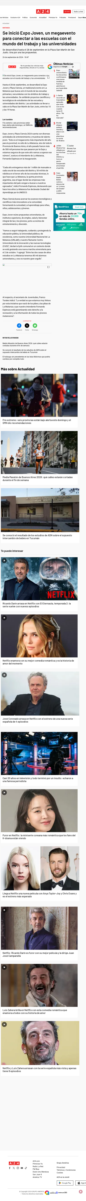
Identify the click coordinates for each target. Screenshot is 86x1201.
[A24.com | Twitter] (14, 1168)
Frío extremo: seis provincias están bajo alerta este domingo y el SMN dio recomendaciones (18, 125)
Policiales (62, 17)
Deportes (81, 17)
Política (25, 17)
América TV (37, 1177)
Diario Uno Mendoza (41, 1172)
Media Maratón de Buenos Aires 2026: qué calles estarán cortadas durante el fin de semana (25, 344)
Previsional (72, 17)
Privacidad (61, 1167)
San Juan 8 (37, 1174)
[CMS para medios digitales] (61, 1193)
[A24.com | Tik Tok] (26, 1168)
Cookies (60, 1173)
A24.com (36, 1161)
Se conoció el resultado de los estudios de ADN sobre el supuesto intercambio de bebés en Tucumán (24, 351)
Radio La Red (78, 11)
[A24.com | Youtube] (22, 1168)
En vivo (67, 11)
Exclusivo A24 (15, 17)
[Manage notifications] (81, 1191)
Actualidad (42, 17)
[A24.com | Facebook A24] (10, 1168)
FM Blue (36, 1169)
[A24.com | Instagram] (18, 1168)
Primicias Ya (53, 17)
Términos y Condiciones (66, 1170)
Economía (33, 17)
